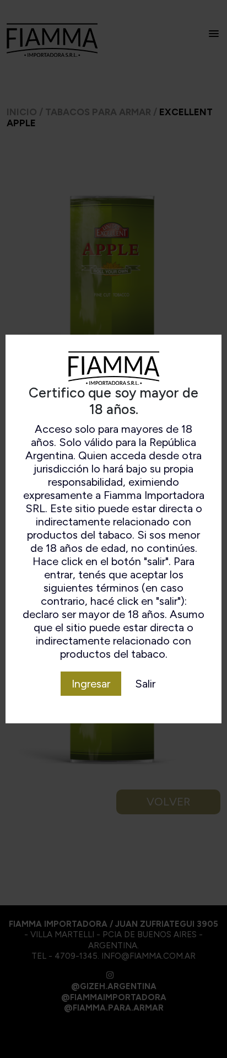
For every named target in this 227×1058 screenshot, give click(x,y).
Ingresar (91, 683)
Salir (145, 683)
